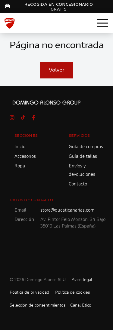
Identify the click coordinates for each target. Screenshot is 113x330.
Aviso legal (82, 280)
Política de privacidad (29, 293)
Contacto (78, 184)
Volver (56, 70)
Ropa (19, 166)
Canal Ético (80, 306)
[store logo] (10, 23)
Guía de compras (86, 147)
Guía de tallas (83, 156)
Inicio (19, 147)
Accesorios (25, 156)
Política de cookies (72, 293)
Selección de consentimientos (37, 306)
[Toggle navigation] (102, 23)
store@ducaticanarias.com (67, 210)
